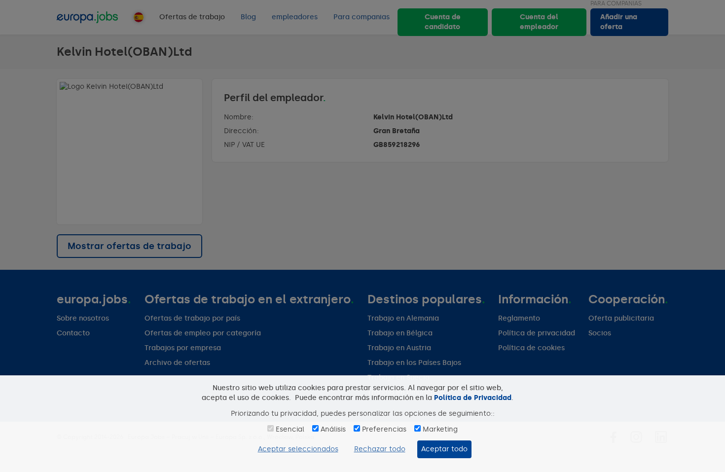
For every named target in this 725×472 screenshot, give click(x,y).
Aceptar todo (444, 449)
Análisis (333, 429)
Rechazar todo (379, 449)
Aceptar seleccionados (298, 449)
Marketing (440, 429)
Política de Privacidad (472, 398)
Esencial (290, 429)
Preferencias (384, 429)
